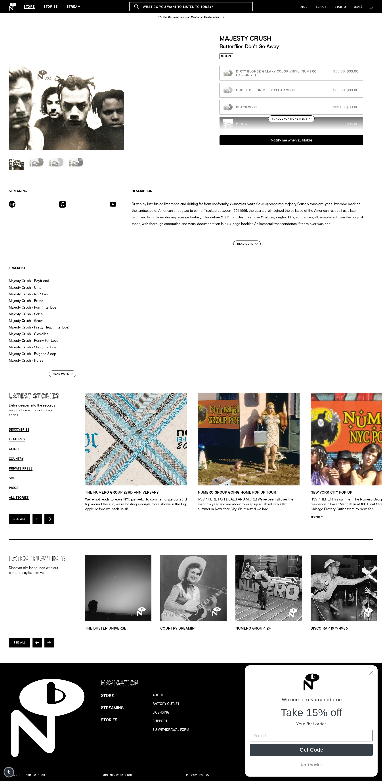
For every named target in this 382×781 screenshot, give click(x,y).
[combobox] (191, 6)
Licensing (161, 712)
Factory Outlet (166, 703)
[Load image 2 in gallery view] (36, 162)
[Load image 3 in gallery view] (56, 162)
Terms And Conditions (116, 775)
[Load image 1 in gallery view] (16, 162)
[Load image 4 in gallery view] (76, 162)
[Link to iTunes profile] (62, 204)
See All (19, 519)
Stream (73, 6)
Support (322, 6)
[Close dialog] (371, 673)
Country (16, 458)
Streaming (112, 707)
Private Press (20, 468)
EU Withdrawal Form (171, 729)
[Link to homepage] (12, 7)
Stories (51, 6)
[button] (371, 8)
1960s (13, 488)
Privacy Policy (198, 775)
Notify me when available (291, 140)
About (304, 6)
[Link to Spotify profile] (12, 204)
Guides (14, 449)
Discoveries (19, 429)
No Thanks (311, 765)
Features (17, 439)
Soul (13, 478)
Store (29, 6)
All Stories (19, 497)
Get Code (311, 750)
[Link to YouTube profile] (113, 204)
